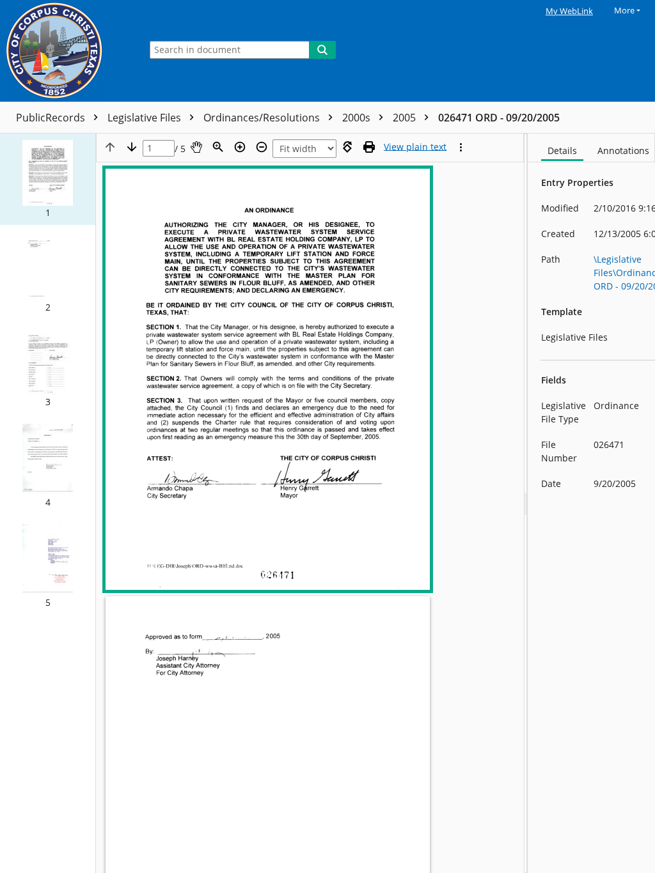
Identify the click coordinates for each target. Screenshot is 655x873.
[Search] (322, 50)
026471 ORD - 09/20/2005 (499, 118)
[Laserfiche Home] (67, 51)
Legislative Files (145, 118)
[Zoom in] (240, 147)
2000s (357, 118)
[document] (591, 503)
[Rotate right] (347, 147)
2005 (405, 118)
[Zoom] (218, 147)
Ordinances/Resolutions (262, 118)
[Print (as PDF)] (369, 147)
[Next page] (132, 147)
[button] (47, 179)
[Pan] (196, 147)
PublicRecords (52, 118)
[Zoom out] (261, 147)
